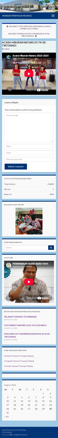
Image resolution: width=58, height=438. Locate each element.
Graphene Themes (21, 435)
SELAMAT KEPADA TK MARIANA (20, 316)
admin (7, 49)
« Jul (6, 416)
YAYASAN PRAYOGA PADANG (17, 15)
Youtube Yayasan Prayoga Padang (18, 366)
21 (36, 405)
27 (29, 408)
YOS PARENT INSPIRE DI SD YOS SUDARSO (25, 325)
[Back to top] (52, 432)
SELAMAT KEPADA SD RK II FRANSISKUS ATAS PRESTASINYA (29, 35)
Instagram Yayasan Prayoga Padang (19, 361)
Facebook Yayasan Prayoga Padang (18, 356)
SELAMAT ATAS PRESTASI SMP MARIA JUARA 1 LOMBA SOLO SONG (30, 27)
